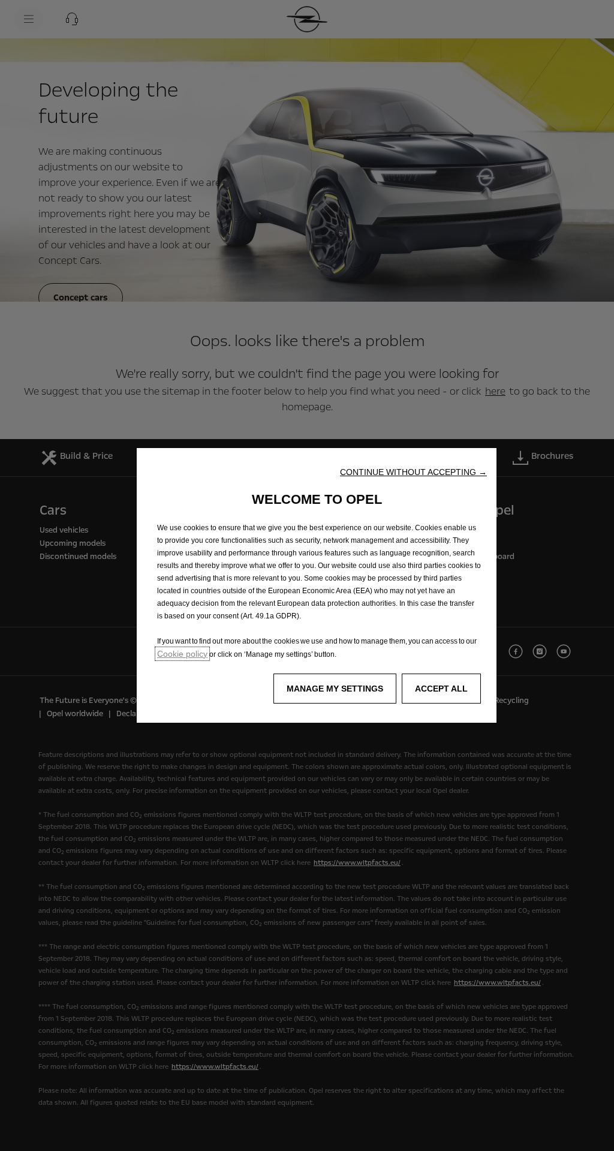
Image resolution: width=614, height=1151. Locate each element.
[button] (413, 472)
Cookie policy (182, 654)
